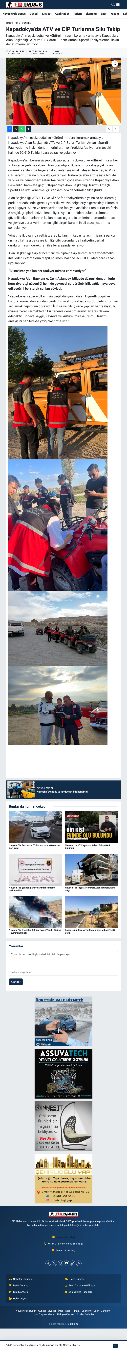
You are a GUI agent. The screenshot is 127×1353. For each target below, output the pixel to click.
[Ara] (113, 4)
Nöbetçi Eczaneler (23, 1279)
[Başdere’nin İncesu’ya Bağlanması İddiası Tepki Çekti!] (91, 911)
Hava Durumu (76, 1279)
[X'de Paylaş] (16, 129)
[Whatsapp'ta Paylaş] (22, 129)
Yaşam (114, 13)
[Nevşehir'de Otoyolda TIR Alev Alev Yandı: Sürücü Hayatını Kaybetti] (35, 911)
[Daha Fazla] (28, 129)
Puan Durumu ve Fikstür (82, 1285)
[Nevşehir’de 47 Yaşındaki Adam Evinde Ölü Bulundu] (91, 827)
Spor (103, 13)
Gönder (16, 981)
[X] (54, 1263)
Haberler (12, 23)
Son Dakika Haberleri (80, 1291)
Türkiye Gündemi (66, 1314)
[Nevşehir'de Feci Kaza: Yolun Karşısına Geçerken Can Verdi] (35, 827)
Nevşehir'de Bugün (14, 13)
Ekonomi (91, 13)
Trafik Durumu (20, 1285)
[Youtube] (66, 1263)
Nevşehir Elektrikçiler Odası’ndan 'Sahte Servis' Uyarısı (46, 1345)
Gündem (105, 1310)
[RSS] (79, 1263)
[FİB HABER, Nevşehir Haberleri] (24, 5)
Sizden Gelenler (85, 1314)
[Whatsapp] (72, 1263)
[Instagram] (60, 1263)
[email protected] (66, 1237)
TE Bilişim (72, 1323)
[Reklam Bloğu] (63, 1021)
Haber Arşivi (20, 1298)
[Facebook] (48, 1263)
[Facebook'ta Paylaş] (9, 129)
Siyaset (46, 13)
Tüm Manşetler (21, 1291)
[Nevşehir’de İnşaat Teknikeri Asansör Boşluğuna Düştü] (91, 869)
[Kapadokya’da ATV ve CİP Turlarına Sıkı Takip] (63, 91)
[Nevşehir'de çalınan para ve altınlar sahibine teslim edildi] (35, 869)
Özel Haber (62, 13)
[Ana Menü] (118, 4)
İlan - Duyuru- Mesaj (44, 1314)
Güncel (33, 13)
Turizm (77, 13)
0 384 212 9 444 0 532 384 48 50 (65, 1243)
